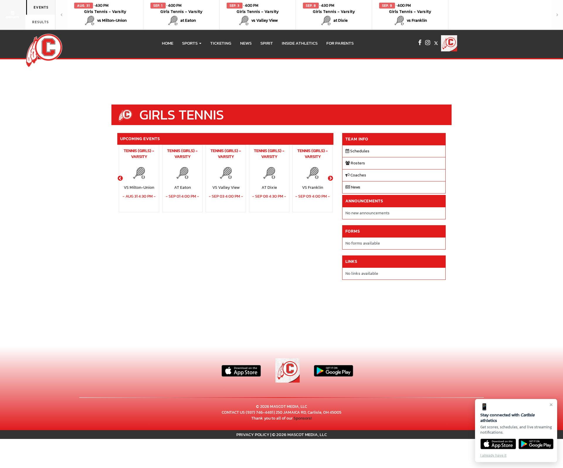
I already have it (493, 455)
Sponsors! (303, 418)
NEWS (246, 43)
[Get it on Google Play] (536, 444)
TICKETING (220, 43)
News (355, 187)
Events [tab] (41, 7)
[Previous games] (61, 14)
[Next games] (557, 14)
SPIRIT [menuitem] (266, 43)
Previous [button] (120, 178)
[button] (105, 14)
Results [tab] (40, 22)
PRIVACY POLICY (252, 434)
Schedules (359, 151)
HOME (167, 43)
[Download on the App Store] (498, 444)
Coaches (358, 175)
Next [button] (330, 178)
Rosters (357, 163)
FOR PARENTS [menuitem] (340, 43)
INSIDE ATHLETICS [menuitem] (300, 43)
